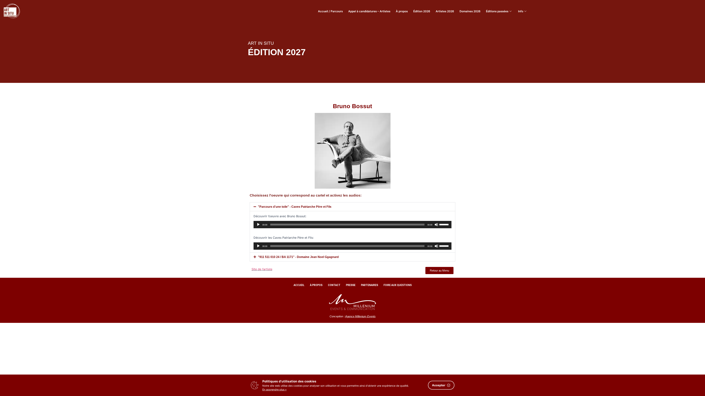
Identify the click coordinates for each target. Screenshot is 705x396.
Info (520, 11)
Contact (334, 285)
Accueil (299, 285)
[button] (352, 206)
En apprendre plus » (274, 389)
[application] (352, 224)
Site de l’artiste (262, 269)
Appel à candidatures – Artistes (369, 11)
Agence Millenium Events (360, 316)
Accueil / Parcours (330, 11)
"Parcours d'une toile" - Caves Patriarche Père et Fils (294, 206)
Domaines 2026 (470, 11)
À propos (402, 11)
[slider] (444, 224)
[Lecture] (258, 224)
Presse (350, 285)
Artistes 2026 (445, 11)
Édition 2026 (421, 11)
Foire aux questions (398, 285)
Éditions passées (497, 11)
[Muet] (436, 224)
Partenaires (369, 285)
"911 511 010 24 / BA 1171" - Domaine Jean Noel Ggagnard (298, 256)
